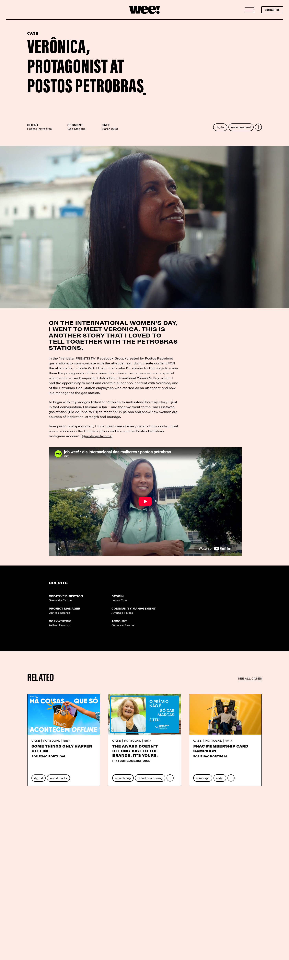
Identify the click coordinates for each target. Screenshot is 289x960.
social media (58, 778)
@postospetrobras (96, 436)
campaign (203, 778)
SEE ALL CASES (250, 678)
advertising (123, 778)
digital (220, 127)
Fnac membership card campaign (221, 748)
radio (220, 778)
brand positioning (150, 778)
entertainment (241, 127)
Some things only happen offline (61, 748)
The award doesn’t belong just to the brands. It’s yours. (135, 751)
